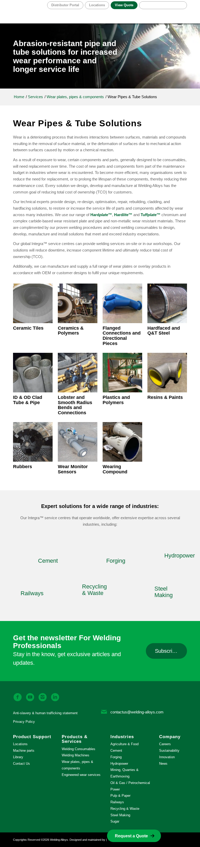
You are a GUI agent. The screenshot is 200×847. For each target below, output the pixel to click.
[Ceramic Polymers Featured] (77, 303)
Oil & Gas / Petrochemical (130, 783)
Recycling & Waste (124, 809)
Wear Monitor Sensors (73, 469)
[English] (163, 5)
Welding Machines (75, 755)
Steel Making (120, 815)
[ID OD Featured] (33, 372)
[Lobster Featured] (77, 372)
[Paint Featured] (167, 372)
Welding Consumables (78, 749)
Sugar (114, 821)
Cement (116, 750)
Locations (97, 5)
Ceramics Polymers (71, 330)
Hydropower (119, 764)
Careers (165, 744)
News (163, 764)
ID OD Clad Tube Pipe (27, 400)
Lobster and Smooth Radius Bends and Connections (75, 405)
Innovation (167, 757)
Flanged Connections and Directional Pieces (122, 335)
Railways (117, 802)
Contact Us (21, 764)
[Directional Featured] (122, 303)
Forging (116, 757)
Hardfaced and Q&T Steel (163, 330)
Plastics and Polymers (116, 400)
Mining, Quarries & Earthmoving (124, 773)
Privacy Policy (24, 722)
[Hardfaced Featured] (167, 303)
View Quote (124, 5)
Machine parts (23, 750)
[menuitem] (96, 5)
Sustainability (169, 750)
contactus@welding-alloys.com (137, 712)
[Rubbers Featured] (33, 442)
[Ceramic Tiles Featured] (33, 303)
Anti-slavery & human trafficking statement (45, 713)
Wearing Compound (115, 469)
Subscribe (166, 651)
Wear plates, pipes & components (77, 765)
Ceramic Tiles (28, 328)
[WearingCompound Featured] (122, 442)
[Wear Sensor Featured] (77, 442)
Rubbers (22, 466)
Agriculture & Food (124, 744)
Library (18, 757)
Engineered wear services (81, 775)
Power (115, 789)
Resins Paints (165, 397)
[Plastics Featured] (122, 372)
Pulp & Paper (120, 796)
